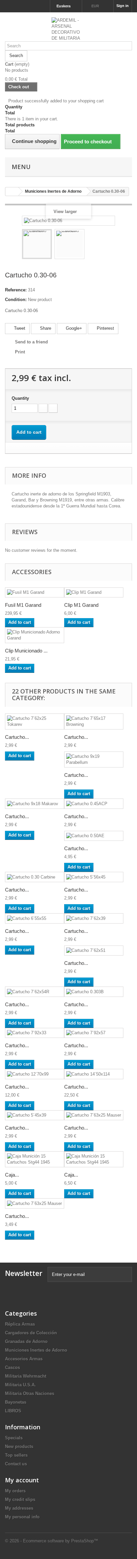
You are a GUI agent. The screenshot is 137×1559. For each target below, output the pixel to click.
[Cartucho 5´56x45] (93, 877)
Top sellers (16, 1455)
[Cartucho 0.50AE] (93, 836)
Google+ (73, 328)
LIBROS (13, 1410)
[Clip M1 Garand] (93, 592)
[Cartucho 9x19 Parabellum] (93, 759)
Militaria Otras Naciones (29, 1393)
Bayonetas (15, 1402)
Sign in (122, 6)
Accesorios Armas (24, 1358)
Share (45, 328)
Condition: (16, 299)
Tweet (19, 328)
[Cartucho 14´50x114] (93, 1074)
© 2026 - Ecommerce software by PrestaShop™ (51, 1540)
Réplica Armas (20, 1324)
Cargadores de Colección (31, 1332)
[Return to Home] (12, 191)
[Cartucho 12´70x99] (34, 1074)
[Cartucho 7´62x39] (93, 918)
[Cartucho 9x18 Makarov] (34, 804)
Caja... (12, 1175)
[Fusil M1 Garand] (34, 592)
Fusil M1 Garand (23, 605)
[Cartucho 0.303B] (93, 992)
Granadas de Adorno (26, 1341)
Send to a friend (31, 341)
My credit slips (20, 1499)
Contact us (16, 1463)
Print (20, 351)
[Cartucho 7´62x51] (93, 951)
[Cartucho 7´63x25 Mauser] (93, 1115)
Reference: (16, 289)
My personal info (22, 1516)
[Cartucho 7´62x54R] (34, 992)
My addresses (19, 1508)
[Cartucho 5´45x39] (34, 1115)
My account (22, 1480)
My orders (15, 1490)
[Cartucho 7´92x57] (93, 1033)
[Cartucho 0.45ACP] (93, 804)
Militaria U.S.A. (20, 1384)
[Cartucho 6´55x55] (34, 918)
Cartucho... (17, 737)
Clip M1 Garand (81, 605)
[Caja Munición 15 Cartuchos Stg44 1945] (34, 1159)
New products (19, 1446)
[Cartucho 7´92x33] (34, 1033)
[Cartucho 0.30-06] (37, 244)
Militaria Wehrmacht (25, 1376)
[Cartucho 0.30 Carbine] (34, 877)
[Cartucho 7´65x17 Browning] (93, 721)
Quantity (20, 398)
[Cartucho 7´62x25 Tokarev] (34, 721)
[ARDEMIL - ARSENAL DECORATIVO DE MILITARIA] (68, 29)
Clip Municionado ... (26, 650)
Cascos (12, 1367)
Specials (14, 1437)
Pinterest (104, 328)
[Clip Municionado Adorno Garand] (34, 635)
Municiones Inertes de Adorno (36, 1350)
